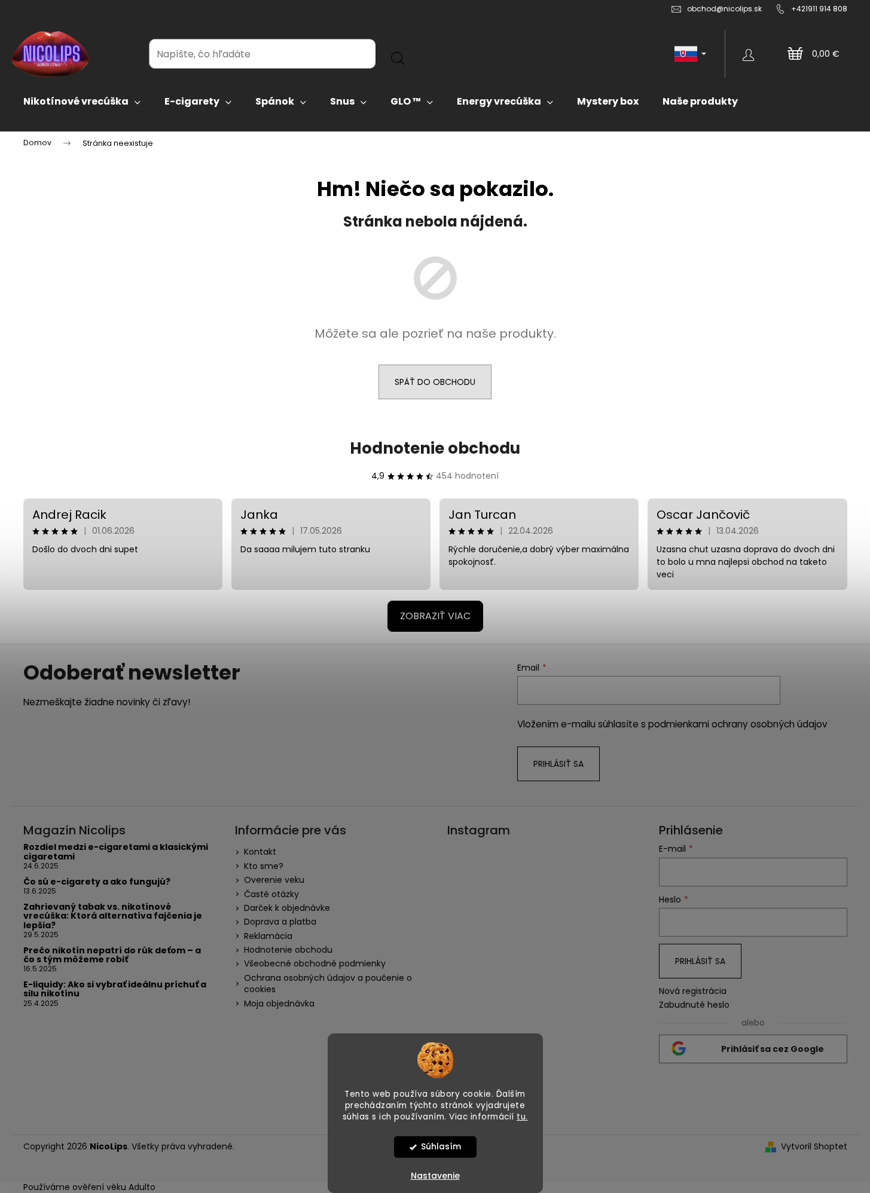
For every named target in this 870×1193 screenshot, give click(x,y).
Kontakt (260, 852)
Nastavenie (435, 1176)
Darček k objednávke (287, 908)
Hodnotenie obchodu (435, 448)
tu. (522, 1116)
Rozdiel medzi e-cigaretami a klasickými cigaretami (115, 852)
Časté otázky (271, 894)
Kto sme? (263, 866)
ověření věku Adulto (113, 1187)
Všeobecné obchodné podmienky (315, 963)
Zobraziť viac (435, 616)
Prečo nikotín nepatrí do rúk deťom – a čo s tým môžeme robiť (112, 955)
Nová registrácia (692, 991)
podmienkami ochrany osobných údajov (738, 724)
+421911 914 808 (819, 9)
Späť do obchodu (435, 382)
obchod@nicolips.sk (724, 9)
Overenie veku (274, 880)
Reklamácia (268, 936)
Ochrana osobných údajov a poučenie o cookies (328, 983)
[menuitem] (81, 102)
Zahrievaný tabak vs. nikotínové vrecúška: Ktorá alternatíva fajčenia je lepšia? (112, 916)
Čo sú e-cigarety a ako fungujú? (96, 881)
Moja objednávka (279, 1004)
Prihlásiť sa (558, 764)
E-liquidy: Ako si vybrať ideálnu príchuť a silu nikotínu (114, 989)
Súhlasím (441, 1146)
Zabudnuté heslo (694, 1005)
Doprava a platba (280, 922)
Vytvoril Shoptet (814, 1146)
